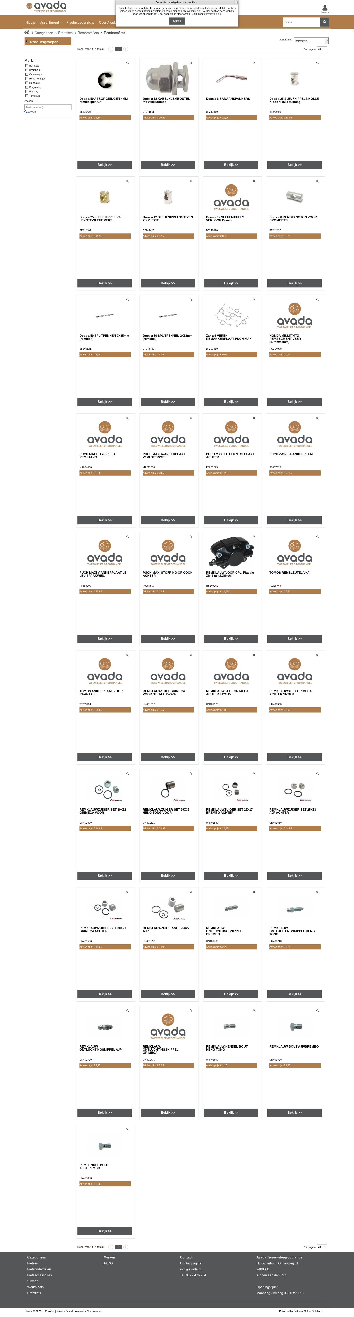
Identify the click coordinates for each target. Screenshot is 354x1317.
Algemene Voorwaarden (88, 1311)
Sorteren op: (286, 39)
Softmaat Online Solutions (308, 1311)
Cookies (49, 1311)
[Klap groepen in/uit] (27, 41)
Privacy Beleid (65, 1311)
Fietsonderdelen (39, 1269)
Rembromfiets (88, 32)
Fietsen (32, 1263)
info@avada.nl (190, 1269)
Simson (32, 1281)
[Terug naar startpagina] (46, 8)
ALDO (108, 1263)
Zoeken (28, 101)
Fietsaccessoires (39, 1275)
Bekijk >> (105, 165)
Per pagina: (309, 49)
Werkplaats (35, 1287)
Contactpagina (190, 1263)
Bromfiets (65, 32)
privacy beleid (213, 14)
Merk (28, 60)
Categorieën (44, 32)
